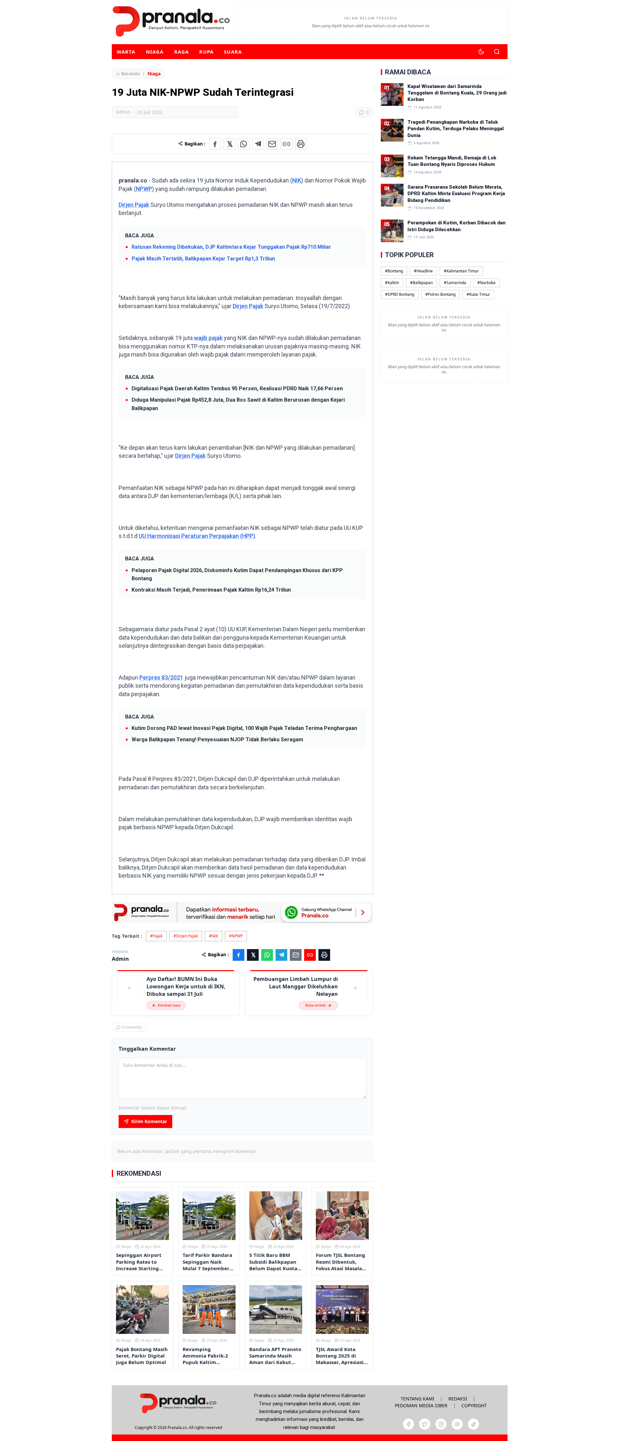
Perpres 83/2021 (161, 677)
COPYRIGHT (474, 1405)
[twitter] (424, 1424)
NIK (296, 180)
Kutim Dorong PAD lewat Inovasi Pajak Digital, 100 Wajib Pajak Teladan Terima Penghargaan (244, 728)
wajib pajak (208, 337)
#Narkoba (486, 282)
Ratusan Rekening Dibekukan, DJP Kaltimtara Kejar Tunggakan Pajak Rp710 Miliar (231, 247)
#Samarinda (455, 282)
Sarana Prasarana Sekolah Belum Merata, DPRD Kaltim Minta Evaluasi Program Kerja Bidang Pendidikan (456, 193)
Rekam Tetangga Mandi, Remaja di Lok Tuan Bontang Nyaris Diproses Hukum (451, 161)
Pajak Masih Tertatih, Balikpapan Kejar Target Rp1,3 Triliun (203, 259)
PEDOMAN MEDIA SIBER (421, 1405)
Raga (181, 51)
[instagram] (440, 1424)
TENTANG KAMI (417, 1399)
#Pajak (156, 936)
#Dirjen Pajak (186, 936)
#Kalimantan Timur (461, 271)
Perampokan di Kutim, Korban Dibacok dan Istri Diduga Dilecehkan (456, 226)
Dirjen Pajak (134, 204)
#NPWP (236, 936)
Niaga (155, 51)
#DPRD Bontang (399, 294)
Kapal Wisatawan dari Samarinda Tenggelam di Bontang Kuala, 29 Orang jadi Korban (457, 93)
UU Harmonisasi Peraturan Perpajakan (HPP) (197, 536)
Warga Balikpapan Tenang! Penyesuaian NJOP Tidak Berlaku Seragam (217, 739)
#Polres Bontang (440, 294)
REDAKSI (457, 1399)
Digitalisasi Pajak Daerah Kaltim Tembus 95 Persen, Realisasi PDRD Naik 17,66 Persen (237, 388)
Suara (233, 51)
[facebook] (408, 1424)
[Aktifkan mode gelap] (481, 51)
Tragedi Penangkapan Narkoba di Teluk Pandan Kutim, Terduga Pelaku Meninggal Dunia (455, 128)
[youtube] (457, 1424)
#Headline (423, 271)
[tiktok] (473, 1424)
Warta (126, 51)
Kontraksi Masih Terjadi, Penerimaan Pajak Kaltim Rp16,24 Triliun (211, 590)
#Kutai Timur (478, 294)
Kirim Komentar (149, 1121)
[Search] (497, 51)
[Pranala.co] (178, 1403)
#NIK (213, 936)
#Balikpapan (421, 282)
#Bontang (394, 271)
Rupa (206, 51)
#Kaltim (392, 282)
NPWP (144, 188)
